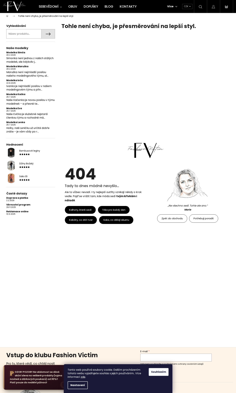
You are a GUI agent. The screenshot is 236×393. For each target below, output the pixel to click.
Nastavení (77, 385)
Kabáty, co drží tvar (81, 220)
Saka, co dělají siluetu (116, 220)
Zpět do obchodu (172, 218)
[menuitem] (50, 6)
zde (83, 377)
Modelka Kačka (15, 94)
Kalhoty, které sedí (80, 209)
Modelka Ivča (14, 80)
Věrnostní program (18, 205)
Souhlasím (158, 372)
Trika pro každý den (113, 209)
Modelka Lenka (15, 122)
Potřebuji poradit (204, 218)
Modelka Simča (15, 52)
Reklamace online (17, 211)
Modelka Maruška (17, 66)
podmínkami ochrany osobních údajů (183, 363)
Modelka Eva (14, 108)
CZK (186, 6)
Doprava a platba (17, 198)
